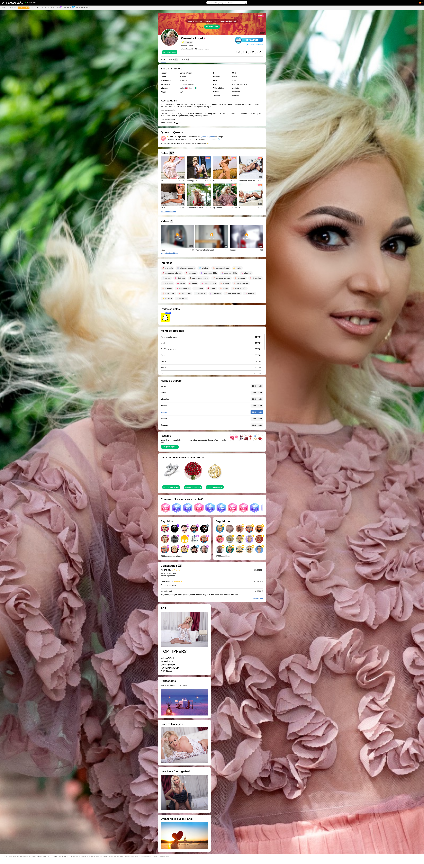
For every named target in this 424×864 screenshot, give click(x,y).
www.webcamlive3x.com (41, 856)
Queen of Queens (208, 137)
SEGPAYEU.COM (66, 856)
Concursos (67, 8)
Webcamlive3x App (83, 8)
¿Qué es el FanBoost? (254, 45)
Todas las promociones (51, 8)
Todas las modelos (9, 8)
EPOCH (57, 856)
